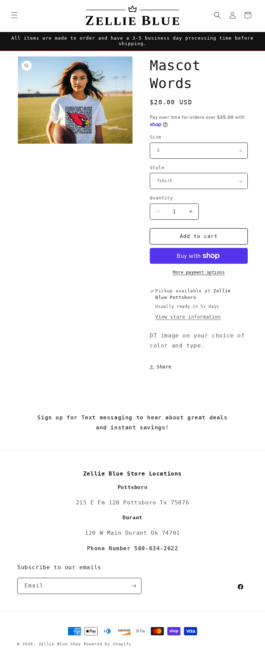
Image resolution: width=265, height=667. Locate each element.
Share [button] (164, 366)
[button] (14, 15)
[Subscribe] (133, 586)
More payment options (199, 272)
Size (155, 136)
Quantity (161, 197)
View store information (187, 317)
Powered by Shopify (108, 644)
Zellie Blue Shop (60, 644)
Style (157, 167)
